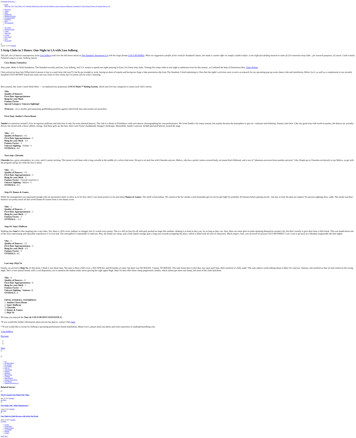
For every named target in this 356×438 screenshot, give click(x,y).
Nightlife (13, 46)
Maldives (51, 6)
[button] (5, 336)
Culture (6, 11)
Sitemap (6, 431)
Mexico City (106, 6)
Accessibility (8, 429)
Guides (6, 31)
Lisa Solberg (45, 55)
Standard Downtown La (11, 383)
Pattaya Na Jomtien (97, 6)
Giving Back (8, 426)
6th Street (7, 373)
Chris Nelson (252, 67)
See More (3, 400)
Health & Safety (9, 428)
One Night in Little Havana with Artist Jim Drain (19, 416)
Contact (6, 433)
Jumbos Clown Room (10, 380)
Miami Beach (36, 6)
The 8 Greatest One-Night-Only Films (15, 395)
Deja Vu (6, 368)
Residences (7, 19)
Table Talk (7, 33)
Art (5, 361)
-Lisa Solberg (7, 331)
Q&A (6, 39)
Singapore (63, 6)
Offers (6, 13)
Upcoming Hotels (9, 18)
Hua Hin (46, 6)
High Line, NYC (9, 6)
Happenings (7, 14)
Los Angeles (8, 365)
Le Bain (6, 35)
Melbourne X (70, 6)
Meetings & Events (10, 16)
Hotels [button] (6, 4)
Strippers (7, 371)
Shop (6, 21)
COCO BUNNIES (136, 55)
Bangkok (29, 6)
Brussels (88, 6)
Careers (6, 424)
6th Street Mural (9, 363)
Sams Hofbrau (8, 378)
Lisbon (83, 6)
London (57, 6)
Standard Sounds (9, 29)
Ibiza (41, 6)
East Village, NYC (20, 6)
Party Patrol (7, 37)
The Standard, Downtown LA (94, 55)
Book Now (7, 9)
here (73, 322)
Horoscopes (7, 40)
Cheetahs (7, 376)
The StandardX (8, 23)
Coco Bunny (8, 381)
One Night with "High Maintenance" (15, 406)
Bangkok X (77, 6)
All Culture (7, 28)
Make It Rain (8, 375)
